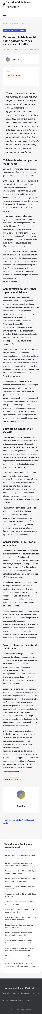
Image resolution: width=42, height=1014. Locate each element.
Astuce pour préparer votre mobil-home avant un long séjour (19, 910)
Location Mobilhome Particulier (16, 4)
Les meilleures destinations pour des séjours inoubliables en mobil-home (18, 864)
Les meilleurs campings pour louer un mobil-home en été (19, 926)
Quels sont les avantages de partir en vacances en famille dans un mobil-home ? (20, 964)
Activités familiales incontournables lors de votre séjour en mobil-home (21, 918)
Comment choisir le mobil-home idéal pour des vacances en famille (21, 872)
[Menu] (4, 15)
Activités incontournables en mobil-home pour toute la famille (20, 903)
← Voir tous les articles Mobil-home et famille (18, 821)
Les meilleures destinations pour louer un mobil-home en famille (20, 856)
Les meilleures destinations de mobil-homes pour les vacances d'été (18, 934)
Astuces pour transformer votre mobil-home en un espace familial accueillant (19, 941)
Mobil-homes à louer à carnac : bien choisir (18, 957)
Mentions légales (16, 1000)
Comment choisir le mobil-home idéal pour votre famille (21, 887)
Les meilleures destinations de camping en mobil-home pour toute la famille (20, 880)
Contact (28, 1000)
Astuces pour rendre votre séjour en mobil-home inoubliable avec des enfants (21, 949)
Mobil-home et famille (17, 23)
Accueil (5, 23)
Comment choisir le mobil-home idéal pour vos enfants (21, 895)
